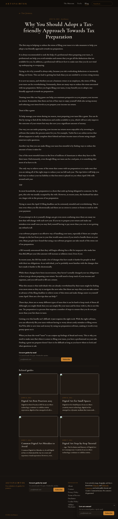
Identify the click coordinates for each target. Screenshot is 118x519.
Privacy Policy (73, 492)
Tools (79, 3)
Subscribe (66, 359)
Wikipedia (96, 485)
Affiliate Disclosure (72, 506)
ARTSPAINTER (16, 3)
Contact (71, 489)
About (70, 486)
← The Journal (25, 13)
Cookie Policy (73, 502)
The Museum (69, 3)
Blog (87, 3)
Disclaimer (72, 498)
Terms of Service (74, 495)
